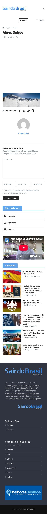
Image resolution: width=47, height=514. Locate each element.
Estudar (10, 459)
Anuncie (10, 430)
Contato (10, 425)
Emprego (10, 463)
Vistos (9, 472)
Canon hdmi (23, 133)
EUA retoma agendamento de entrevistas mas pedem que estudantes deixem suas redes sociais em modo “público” (33, 319)
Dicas (9, 454)
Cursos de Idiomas (14, 445)
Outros (9, 477)
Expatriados (11, 468)
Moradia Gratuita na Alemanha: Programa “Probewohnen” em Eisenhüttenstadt (33, 333)
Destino (10, 450)
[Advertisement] (23, 65)
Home (5, 28)
